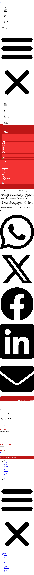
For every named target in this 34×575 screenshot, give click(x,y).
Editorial (5, 15)
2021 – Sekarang (6, 13)
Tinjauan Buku (6, 21)
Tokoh (4, 22)
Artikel (4, 16)
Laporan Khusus (6, 471)
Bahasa (3, 27)
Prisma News (5, 25)
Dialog (4, 17)
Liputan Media (6, 26)
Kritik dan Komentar (6, 23)
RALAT (4, 118)
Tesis (4, 20)
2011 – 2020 (5, 12)
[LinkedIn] (4, 425)
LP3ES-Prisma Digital (19, 208)
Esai (4, 19)
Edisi (2, 8)
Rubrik (3, 14)
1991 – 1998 (5, 11)
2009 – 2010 (5, 106)
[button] (17, 65)
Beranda (3, 6)
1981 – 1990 (5, 10)
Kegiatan (3, 476)
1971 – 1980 (5, 9)
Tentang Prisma (4, 7)
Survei (4, 112)
